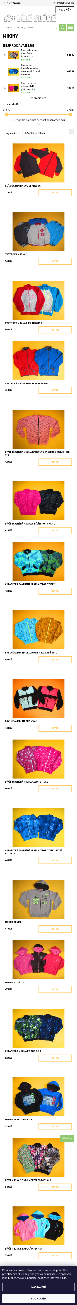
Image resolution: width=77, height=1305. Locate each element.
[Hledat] (55, 27)
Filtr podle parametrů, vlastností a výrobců (38, 120)
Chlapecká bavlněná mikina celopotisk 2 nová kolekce (30, 71)
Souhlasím (38, 1299)
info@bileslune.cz (65, 2)
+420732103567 (14, 2)
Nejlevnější (11, 133)
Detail (55, 192)
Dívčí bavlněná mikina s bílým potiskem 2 (28, 87)
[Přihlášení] (62, 27)
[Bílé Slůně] (38, 17)
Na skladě (12, 104)
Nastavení (38, 1287)
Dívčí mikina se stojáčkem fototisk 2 (29, 55)
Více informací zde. (55, 1278)
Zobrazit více (38, 98)
